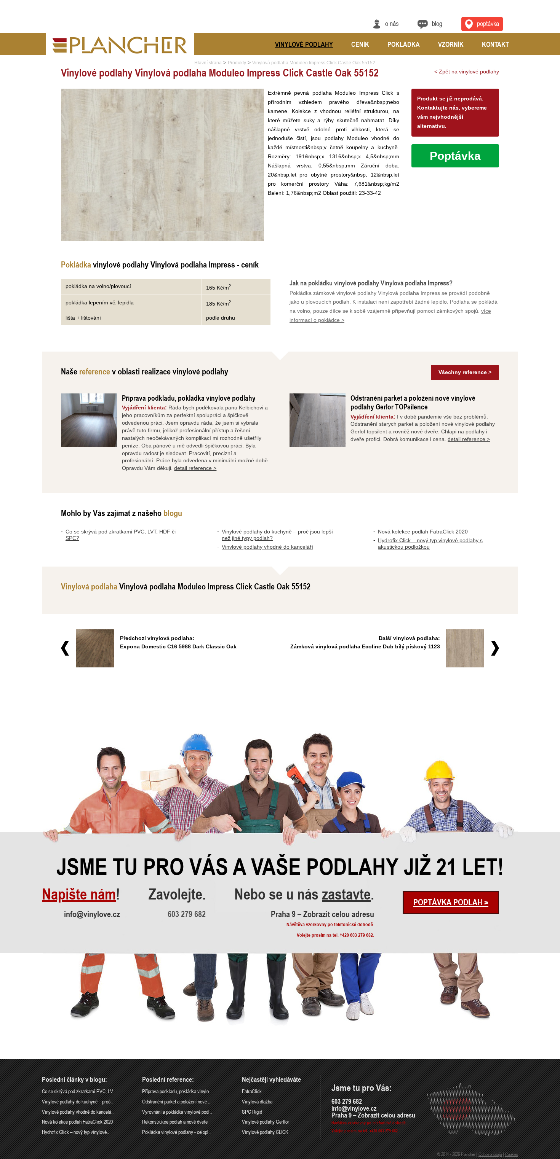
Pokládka (403, 44)
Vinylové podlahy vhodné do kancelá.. (78, 1111)
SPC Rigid (252, 1111)
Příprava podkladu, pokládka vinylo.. (176, 1091)
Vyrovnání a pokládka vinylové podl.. (177, 1111)
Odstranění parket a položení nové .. (176, 1101)
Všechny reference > (464, 372)
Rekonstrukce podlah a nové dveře (175, 1121)
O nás (391, 23)
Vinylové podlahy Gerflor (265, 1121)
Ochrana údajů (490, 1154)
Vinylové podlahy (304, 44)
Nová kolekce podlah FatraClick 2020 (423, 532)
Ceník (360, 44)
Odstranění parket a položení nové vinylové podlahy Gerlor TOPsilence (412, 402)
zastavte (346, 894)
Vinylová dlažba (257, 1101)
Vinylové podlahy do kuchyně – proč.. (77, 1101)
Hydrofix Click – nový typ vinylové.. (75, 1132)
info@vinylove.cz (92, 914)
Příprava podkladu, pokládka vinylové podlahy (189, 397)
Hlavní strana (208, 62)
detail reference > (195, 468)
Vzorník (451, 44)
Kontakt (495, 44)
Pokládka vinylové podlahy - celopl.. (176, 1132)
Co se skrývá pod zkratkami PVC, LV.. (78, 1091)
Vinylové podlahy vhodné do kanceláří (267, 547)
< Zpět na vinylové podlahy (466, 71)
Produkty (237, 62)
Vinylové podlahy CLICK (265, 1132)
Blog (437, 23)
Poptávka (488, 23)
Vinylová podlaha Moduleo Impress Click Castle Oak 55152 (313, 62)
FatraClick (252, 1091)
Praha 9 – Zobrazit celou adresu (322, 914)
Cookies (511, 1154)
